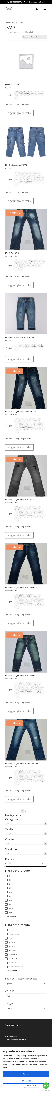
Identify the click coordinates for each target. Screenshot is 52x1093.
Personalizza (26, 1081)
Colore (9, 104)
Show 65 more (10, 916)
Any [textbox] (7, 823)
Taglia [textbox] (8, 833)
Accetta (26, 1074)
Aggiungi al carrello (19, 113)
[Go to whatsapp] (46, 1085)
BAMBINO (14, 22)
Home (7, 22)
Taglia (9, 95)
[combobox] (26, 823)
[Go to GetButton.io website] (46, 1090)
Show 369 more (11, 970)
